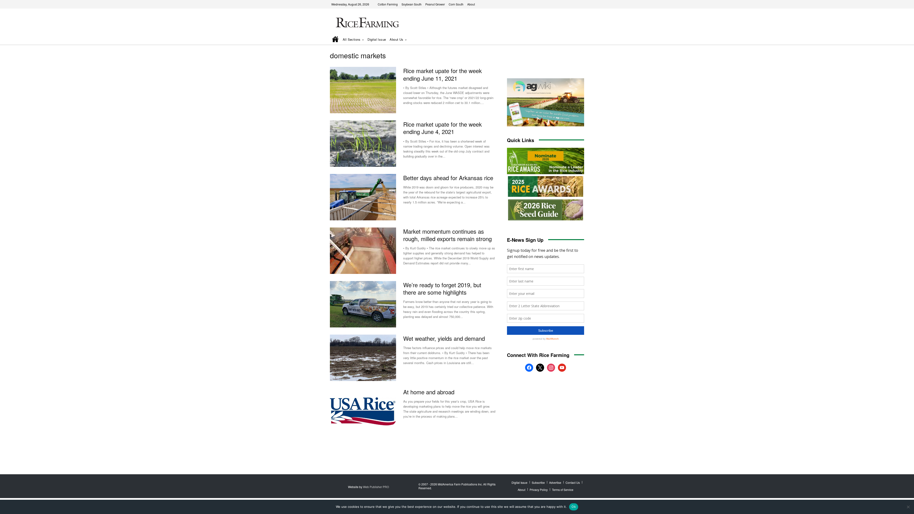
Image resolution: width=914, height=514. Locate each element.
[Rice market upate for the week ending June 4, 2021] (363, 143)
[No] (908, 506)
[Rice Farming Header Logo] (366, 23)
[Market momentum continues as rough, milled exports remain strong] (363, 250)
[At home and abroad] (363, 411)
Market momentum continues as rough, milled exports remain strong (447, 235)
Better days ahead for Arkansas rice (448, 177)
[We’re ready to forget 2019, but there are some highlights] (363, 304)
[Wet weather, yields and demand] (363, 358)
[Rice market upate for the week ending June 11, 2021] (363, 90)
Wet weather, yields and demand (444, 338)
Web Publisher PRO (376, 487)
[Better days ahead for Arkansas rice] (363, 197)
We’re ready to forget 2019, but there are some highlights (442, 288)
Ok (573, 507)
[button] (574, 39)
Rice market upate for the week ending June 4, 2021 (442, 128)
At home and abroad (428, 392)
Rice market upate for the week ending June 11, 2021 (442, 74)
